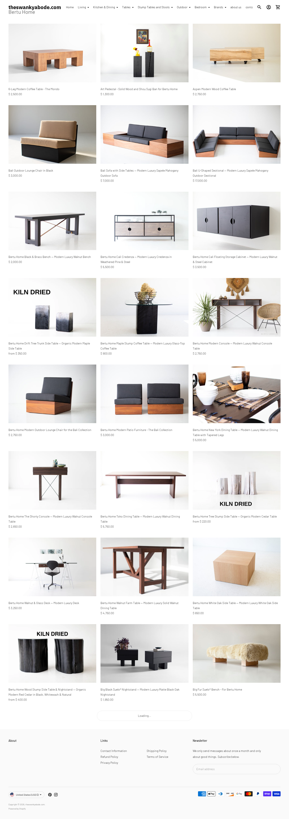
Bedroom (201, 7)
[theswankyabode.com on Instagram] (56, 795)
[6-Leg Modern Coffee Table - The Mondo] (52, 53)
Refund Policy (109, 756)
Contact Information (113, 751)
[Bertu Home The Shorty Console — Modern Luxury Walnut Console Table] (52, 480)
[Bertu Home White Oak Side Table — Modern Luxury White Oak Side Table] (237, 567)
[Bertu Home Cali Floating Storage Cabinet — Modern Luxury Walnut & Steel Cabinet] (237, 221)
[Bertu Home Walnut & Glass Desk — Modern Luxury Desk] (52, 567)
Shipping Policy (157, 751)
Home (70, 7)
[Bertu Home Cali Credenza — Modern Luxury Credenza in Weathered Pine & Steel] (144, 221)
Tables (126, 7)
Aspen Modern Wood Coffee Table (214, 89)
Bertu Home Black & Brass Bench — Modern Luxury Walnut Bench (49, 257)
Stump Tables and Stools (154, 7)
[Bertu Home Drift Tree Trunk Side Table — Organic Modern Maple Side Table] (52, 307)
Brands (218, 7)
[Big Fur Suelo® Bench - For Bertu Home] (237, 653)
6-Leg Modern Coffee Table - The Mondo (33, 89)
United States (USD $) (27, 794)
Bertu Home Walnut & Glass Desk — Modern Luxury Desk (43, 603)
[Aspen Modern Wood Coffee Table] (237, 53)
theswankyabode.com (35, 804)
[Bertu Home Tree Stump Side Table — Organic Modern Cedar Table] (237, 480)
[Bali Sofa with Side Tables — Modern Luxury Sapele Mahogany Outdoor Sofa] (144, 134)
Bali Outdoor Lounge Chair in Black (30, 170)
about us (235, 7)
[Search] (259, 7)
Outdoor (182, 7)
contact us (252, 7)
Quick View (52, 76)
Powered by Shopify (17, 808)
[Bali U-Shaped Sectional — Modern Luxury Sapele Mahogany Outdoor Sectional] (237, 134)
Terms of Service (157, 756)
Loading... (144, 715)
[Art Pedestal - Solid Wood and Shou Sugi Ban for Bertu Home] (144, 53)
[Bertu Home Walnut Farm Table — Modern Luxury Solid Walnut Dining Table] (144, 567)
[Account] (268, 7)
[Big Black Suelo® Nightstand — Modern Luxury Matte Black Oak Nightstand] (144, 653)
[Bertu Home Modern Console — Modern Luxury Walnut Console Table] (237, 307)
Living (82, 7)
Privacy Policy (109, 762)
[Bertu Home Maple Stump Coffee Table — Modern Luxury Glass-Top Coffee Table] (144, 307)
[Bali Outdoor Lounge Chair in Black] (52, 134)
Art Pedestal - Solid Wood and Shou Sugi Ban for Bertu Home (139, 89)
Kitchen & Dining (104, 7)
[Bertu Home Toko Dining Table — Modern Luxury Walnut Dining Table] (144, 480)
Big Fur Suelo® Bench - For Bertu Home (217, 689)
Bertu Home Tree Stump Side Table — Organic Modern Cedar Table (235, 516)
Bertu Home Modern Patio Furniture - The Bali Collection (136, 430)
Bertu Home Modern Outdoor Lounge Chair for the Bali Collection (49, 430)
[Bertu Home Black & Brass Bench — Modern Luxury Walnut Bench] (52, 221)
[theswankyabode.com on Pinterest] (50, 795)
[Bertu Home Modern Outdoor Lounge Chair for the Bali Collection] (52, 394)
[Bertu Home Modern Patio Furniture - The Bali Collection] (144, 394)
